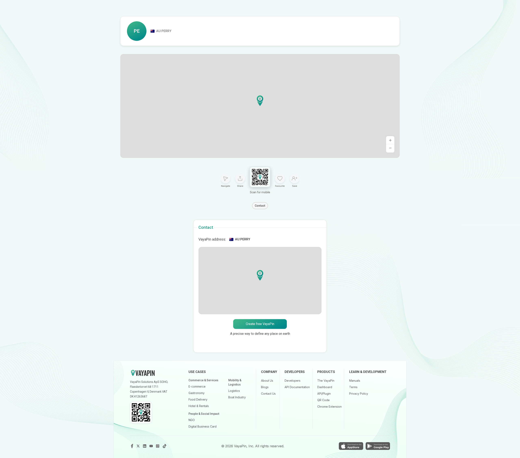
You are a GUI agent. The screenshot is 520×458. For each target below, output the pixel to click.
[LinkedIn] (145, 446)
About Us (267, 380)
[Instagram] (158, 446)
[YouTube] (152, 446)
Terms (353, 387)
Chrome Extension (329, 406)
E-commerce (197, 386)
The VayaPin (325, 380)
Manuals (354, 380)
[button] (260, 100)
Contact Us (268, 393)
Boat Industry (237, 397)
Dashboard (324, 387)
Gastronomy (196, 393)
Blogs (265, 387)
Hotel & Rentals (198, 406)
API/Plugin (324, 393)
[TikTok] (164, 446)
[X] (138, 446)
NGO (191, 420)
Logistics (234, 390)
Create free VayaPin (260, 324)
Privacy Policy (358, 393)
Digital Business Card (202, 426)
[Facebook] (132, 446)
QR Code (323, 400)
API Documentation (297, 387)
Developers (292, 380)
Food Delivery (197, 399)
